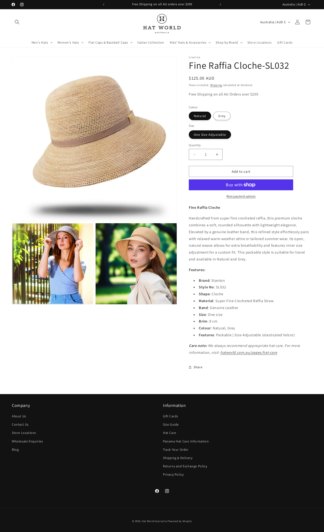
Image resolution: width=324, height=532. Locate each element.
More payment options (241, 196)
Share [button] (198, 367)
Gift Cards (170, 416)
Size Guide (171, 424)
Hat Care (169, 433)
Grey (222, 116)
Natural (200, 116)
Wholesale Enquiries (27, 441)
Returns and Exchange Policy (185, 466)
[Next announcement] (220, 4)
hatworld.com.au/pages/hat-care (248, 352)
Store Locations (24, 433)
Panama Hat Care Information (186, 441)
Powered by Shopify (179, 521)
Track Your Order (176, 449)
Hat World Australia (154, 521)
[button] (17, 22)
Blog (15, 449)
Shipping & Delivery (177, 458)
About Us (19, 416)
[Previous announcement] (103, 4)
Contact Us (20, 424)
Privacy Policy (173, 474)
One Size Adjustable (210, 134)
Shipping (216, 85)
